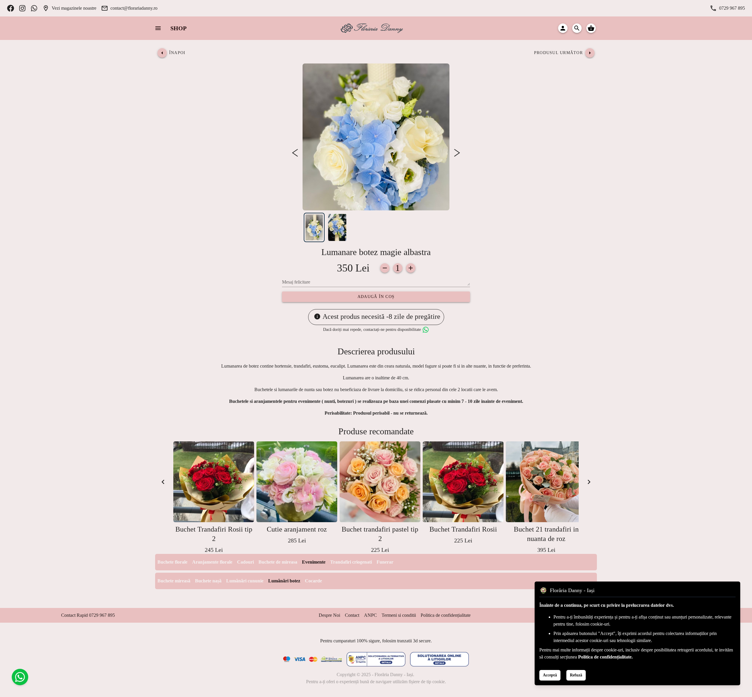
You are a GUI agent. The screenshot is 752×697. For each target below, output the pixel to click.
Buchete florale (172, 561)
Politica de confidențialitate (446, 615)
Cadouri (245, 561)
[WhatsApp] (34, 8)
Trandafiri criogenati (351, 561)
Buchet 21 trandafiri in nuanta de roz (546, 533)
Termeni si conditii (399, 615)
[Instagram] (22, 8)
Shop (178, 28)
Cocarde (313, 580)
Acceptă (550, 675)
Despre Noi (329, 615)
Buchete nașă (208, 580)
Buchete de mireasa (277, 561)
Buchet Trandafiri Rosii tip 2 (213, 533)
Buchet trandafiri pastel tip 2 (380, 533)
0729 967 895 (732, 8)
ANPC (370, 615)
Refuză (576, 675)
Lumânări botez (284, 580)
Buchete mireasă (173, 580)
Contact (352, 615)
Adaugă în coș (376, 296)
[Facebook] (10, 8)
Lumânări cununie (244, 580)
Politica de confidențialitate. (605, 656)
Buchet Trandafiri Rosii (463, 529)
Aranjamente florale (212, 561)
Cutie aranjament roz (297, 529)
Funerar (385, 561)
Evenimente (313, 561)
